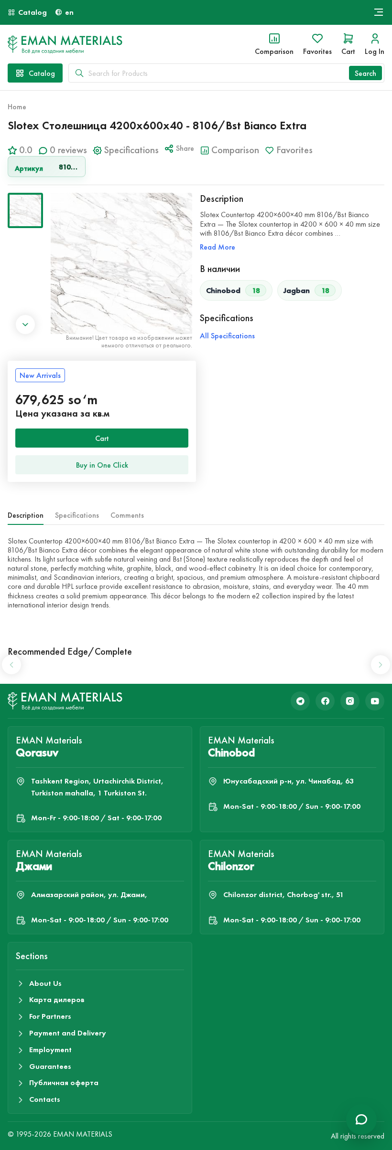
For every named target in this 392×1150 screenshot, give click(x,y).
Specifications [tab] (77, 515)
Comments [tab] (127, 515)
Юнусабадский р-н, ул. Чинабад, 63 (288, 780)
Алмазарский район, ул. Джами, (89, 894)
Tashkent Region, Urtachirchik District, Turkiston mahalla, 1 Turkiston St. (97, 786)
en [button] (69, 12)
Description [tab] (26, 515)
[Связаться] (361, 1119)
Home (17, 106)
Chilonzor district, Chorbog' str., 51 (283, 894)
